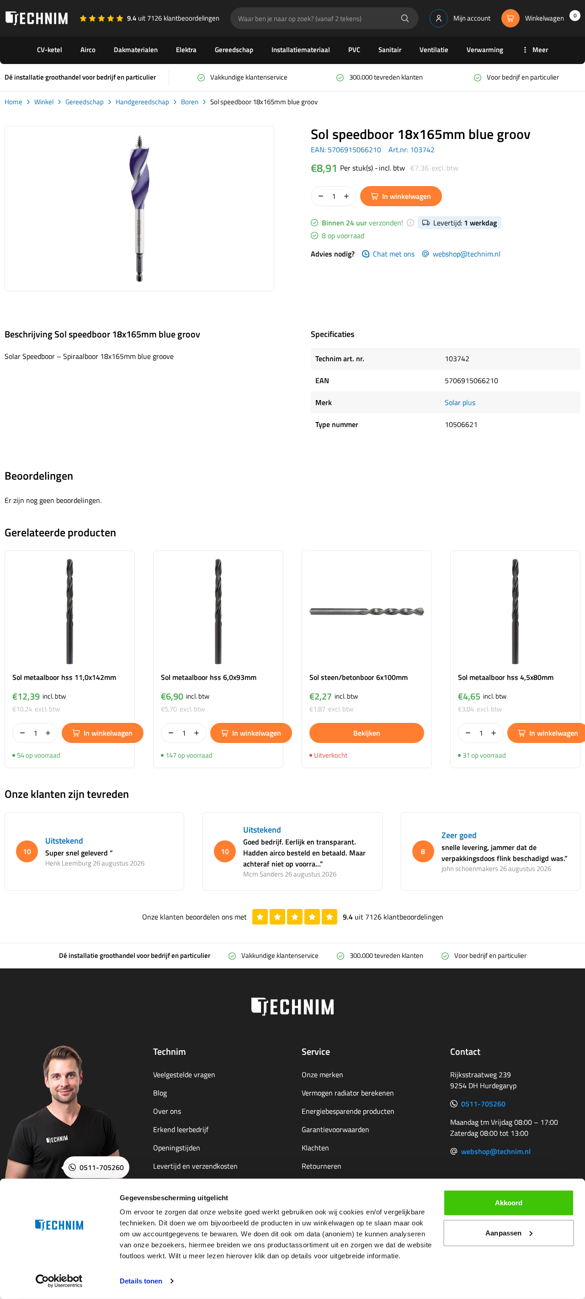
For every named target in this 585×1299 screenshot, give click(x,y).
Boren (189, 102)
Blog (160, 1092)
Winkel (43, 102)
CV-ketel (49, 49)
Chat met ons (394, 253)
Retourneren (321, 1165)
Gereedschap (234, 49)
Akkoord (509, 1203)
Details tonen (141, 1281)
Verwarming (485, 49)
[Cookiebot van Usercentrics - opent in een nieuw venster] (59, 1281)
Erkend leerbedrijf (180, 1129)
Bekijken (366, 732)
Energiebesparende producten (348, 1111)
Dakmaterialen (136, 49)
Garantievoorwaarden (335, 1129)
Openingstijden (176, 1147)
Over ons (167, 1111)
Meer (540, 49)
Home (13, 102)
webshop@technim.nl (466, 253)
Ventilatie (434, 49)
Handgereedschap (142, 102)
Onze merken (322, 1074)
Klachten (315, 1147)
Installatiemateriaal (300, 49)
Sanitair (389, 49)
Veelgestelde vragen (184, 1074)
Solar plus (460, 402)
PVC (354, 49)
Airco (88, 49)
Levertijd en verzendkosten (195, 1165)
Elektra (186, 49)
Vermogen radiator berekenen (348, 1092)
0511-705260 (483, 1103)
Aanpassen (503, 1232)
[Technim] (37, 18)
